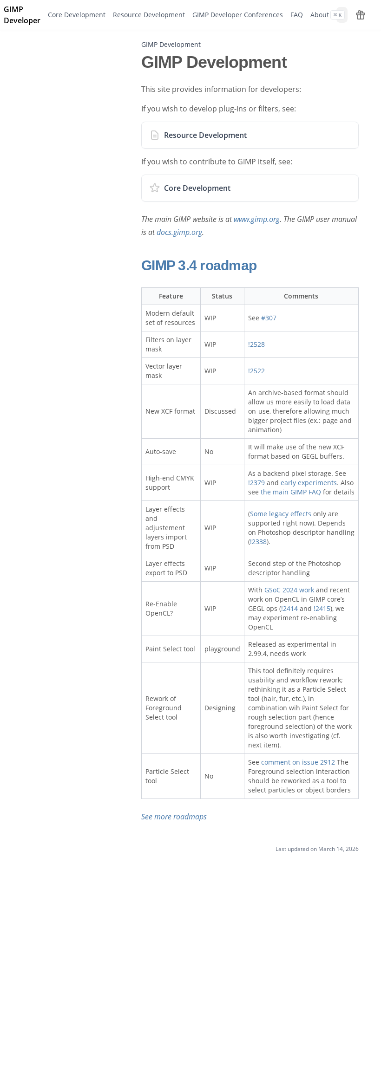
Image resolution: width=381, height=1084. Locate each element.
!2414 (289, 608)
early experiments (309, 482)
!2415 (322, 608)
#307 (268, 317)
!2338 (258, 541)
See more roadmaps (174, 816)
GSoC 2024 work (289, 589)
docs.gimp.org (179, 232)
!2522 (256, 370)
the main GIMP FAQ (291, 491)
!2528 (256, 344)
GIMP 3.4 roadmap (200, 265)
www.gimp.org (257, 219)
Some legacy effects (280, 513)
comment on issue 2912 (298, 762)
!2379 (256, 482)
